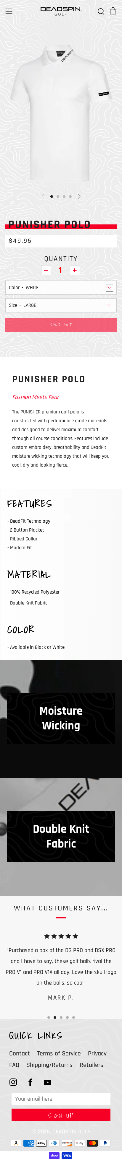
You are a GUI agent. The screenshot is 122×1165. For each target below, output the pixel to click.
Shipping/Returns (49, 1065)
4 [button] (67, 1017)
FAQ (14, 1065)
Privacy (97, 1054)
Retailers (91, 1065)
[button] (51, 196)
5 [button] (73, 1017)
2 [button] (55, 1017)
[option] (61, 113)
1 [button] (48, 1017)
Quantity (61, 259)
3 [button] (61, 1017)
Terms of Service (59, 1054)
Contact (19, 1054)
